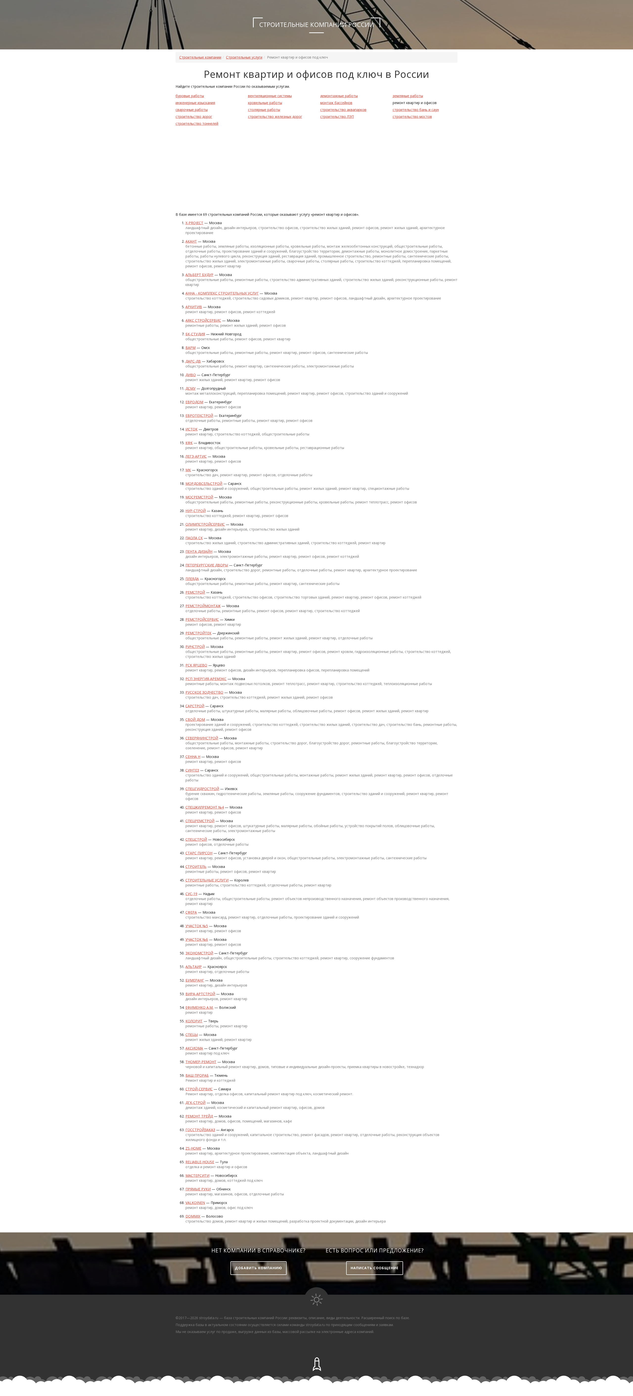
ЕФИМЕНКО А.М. (199, 1007)
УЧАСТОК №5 (196, 926)
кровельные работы (265, 102)
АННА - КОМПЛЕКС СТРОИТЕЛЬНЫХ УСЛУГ (222, 293)
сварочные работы (192, 109)
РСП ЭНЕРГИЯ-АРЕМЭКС (205, 678)
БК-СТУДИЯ (195, 334)
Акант (191, 241)
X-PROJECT (194, 222)
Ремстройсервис (202, 619)
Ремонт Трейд (199, 1116)
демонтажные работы (339, 95)
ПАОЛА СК (194, 538)
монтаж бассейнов (336, 102)
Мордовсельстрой (203, 483)
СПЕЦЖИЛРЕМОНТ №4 (204, 807)
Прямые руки (198, 1189)
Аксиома (194, 1048)
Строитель (195, 866)
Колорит (194, 1021)
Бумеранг (194, 980)
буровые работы (190, 95)
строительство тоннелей (197, 123)
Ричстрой (195, 646)
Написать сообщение (375, 1268)
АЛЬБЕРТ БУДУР (199, 274)
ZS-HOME (193, 1148)
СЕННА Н (192, 756)
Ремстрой (195, 592)
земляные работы (408, 95)
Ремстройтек (198, 633)
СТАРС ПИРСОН (198, 853)
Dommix (192, 1216)
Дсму (190, 388)
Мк (188, 470)
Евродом (194, 402)
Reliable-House (199, 1162)
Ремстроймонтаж (203, 605)
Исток (191, 429)
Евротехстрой (199, 415)
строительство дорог (194, 116)
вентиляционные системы (270, 95)
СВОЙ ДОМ (195, 719)
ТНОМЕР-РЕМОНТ (200, 1061)
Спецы (191, 1034)
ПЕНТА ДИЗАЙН (198, 551)
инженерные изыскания (195, 102)
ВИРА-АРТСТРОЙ (200, 993)
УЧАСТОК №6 (196, 939)
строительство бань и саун (416, 109)
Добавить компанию (258, 1268)
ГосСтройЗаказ (200, 1129)
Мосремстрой (199, 497)
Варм (190, 347)
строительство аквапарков (343, 109)
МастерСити (197, 1175)
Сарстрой (194, 706)
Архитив (193, 306)
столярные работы (264, 109)
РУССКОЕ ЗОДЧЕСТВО (204, 692)
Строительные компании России (316, 24)
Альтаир (193, 966)
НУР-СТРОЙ (195, 510)
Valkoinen (195, 1202)
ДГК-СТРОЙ (195, 1102)
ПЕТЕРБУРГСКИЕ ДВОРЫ (206, 565)
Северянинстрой (201, 738)
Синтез (192, 770)
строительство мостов (412, 116)
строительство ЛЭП (337, 116)
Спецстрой (196, 839)
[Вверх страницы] (316, 1364)
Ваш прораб (197, 1075)
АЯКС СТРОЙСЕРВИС (203, 320)
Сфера (191, 912)
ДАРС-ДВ (193, 361)
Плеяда (192, 578)
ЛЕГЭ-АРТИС (196, 456)
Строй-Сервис (199, 1089)
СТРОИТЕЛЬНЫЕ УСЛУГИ (206, 880)
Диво (190, 374)
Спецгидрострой (202, 788)
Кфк (189, 442)
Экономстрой (199, 953)
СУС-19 (191, 893)
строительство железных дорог (275, 116)
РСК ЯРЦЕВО (196, 665)
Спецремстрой (199, 820)
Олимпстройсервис (205, 524)
